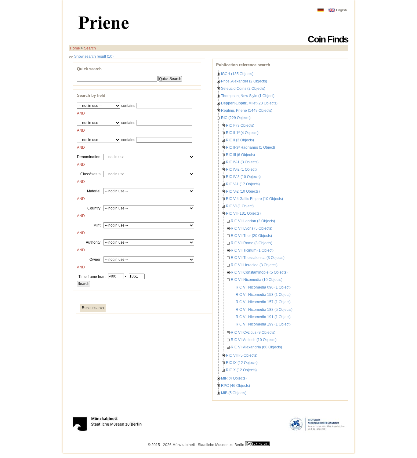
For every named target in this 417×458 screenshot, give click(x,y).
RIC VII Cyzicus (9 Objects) (253, 332)
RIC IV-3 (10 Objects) (243, 177)
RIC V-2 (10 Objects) (243, 191)
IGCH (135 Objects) (237, 74)
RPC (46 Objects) (235, 385)
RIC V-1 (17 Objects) (243, 184)
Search (90, 48)
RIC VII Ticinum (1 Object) (252, 250)
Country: (94, 208)
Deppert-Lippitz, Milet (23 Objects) (249, 103)
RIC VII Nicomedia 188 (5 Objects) (264, 309)
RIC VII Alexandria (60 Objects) (256, 347)
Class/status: (90, 174)
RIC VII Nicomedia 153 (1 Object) (263, 295)
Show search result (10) (93, 56)
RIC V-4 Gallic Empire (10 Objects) (254, 199)
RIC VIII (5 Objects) (241, 355)
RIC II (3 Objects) (240, 140)
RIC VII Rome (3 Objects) (251, 243)
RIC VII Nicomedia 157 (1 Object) (263, 302)
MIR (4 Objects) (234, 378)
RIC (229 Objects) (236, 118)
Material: (94, 191)
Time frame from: (92, 276)
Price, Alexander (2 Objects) (244, 81)
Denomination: (89, 156)
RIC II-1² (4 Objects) (242, 133)
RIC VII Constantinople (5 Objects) (259, 272)
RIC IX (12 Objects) (242, 363)
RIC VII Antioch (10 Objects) (254, 340)
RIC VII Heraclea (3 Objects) (254, 265)
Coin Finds (328, 39)
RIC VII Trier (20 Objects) (251, 236)
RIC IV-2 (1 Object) (241, 169)
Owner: (95, 259)
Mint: (97, 225)
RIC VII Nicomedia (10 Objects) (256, 280)
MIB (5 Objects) (233, 393)
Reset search (93, 308)
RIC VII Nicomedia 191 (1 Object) (263, 317)
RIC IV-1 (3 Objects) (242, 162)
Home (75, 48)
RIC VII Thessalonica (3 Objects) (258, 258)
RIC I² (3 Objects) (240, 125)
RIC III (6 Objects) (240, 155)
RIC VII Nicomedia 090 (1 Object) (263, 287)
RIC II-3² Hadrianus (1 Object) (250, 147)
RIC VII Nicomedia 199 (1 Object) (263, 324)
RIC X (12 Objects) (241, 370)
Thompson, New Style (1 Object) (247, 96)
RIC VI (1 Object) (240, 206)
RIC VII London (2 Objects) (253, 221)
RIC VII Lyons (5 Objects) (251, 228)
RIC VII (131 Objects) (243, 213)
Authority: (93, 242)
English (341, 10)
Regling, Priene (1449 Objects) (246, 110)
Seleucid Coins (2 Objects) (243, 88)
